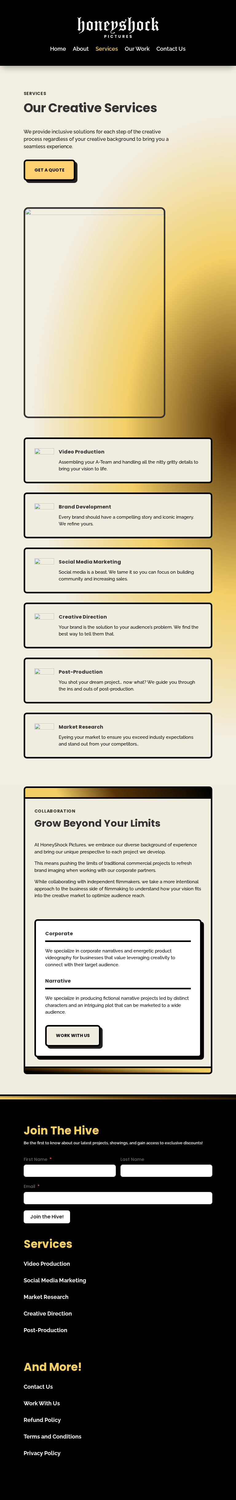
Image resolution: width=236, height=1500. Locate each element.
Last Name (132, 1159)
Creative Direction (48, 1313)
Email (29, 1186)
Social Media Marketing (55, 1280)
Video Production (47, 1264)
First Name (35, 1159)
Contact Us (171, 49)
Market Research (46, 1297)
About (81, 49)
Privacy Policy (42, 1453)
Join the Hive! (47, 1216)
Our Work (137, 49)
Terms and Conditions (52, 1436)
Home (58, 49)
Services (107, 49)
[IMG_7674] (94, 213)
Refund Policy (42, 1420)
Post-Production (45, 1330)
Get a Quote (49, 170)
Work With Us (73, 1035)
